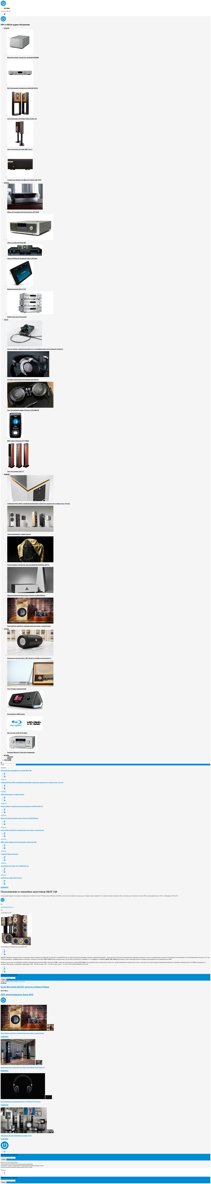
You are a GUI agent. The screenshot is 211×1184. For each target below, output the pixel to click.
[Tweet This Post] (107, 773)
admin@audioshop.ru (7, 907)
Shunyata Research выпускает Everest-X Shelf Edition (19, 818)
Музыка (6, 755)
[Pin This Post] (107, 775)
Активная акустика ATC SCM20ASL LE (15, 866)
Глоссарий (7, 760)
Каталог (6, 28)
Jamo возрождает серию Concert (12, 794)
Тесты (6, 320)
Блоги (9, 758)
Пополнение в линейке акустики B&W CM (16, 770)
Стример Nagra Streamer (9, 854)
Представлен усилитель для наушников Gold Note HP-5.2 (22, 806)
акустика (22, 981)
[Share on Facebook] (107, 949)
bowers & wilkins (13, 981)
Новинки (7, 474)
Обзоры (6, 183)
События (10, 757)
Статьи (6, 629)
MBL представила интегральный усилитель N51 (19, 842)
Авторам (7, 8)
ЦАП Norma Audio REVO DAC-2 (11, 878)
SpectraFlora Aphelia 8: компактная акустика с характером (22, 830)
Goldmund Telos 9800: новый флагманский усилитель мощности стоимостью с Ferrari (32, 782)
